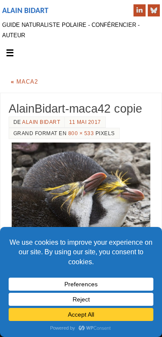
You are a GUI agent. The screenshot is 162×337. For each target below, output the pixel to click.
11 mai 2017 (85, 122)
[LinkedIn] (139, 10)
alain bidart (41, 122)
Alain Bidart (25, 11)
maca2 (24, 82)
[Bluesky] (154, 10)
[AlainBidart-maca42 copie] (81, 189)
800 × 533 (81, 133)
